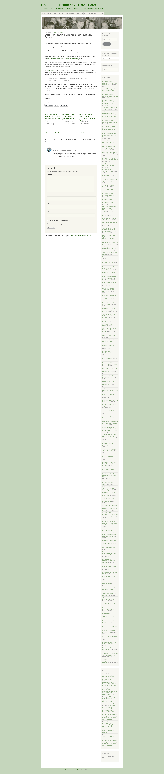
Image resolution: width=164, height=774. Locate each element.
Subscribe (106, 44)
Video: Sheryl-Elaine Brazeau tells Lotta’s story (109, 376)
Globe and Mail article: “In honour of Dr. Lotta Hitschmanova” (108, 341)
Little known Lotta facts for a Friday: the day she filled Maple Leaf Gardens (109, 626)
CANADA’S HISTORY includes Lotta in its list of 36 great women (109, 482)
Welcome (49, 13)
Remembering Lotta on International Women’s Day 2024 (110, 121)
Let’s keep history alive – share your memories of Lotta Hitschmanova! (109, 370)
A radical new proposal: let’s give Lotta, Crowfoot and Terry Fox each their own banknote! (109, 128)
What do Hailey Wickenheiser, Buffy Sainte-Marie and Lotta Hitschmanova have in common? (110, 475)
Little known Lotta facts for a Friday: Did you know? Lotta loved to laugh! (109, 494)
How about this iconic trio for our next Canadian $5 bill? (109, 164)
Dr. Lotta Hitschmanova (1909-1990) (68, 5)
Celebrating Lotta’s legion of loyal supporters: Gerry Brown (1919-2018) (109, 315)
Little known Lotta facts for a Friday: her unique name (109, 642)
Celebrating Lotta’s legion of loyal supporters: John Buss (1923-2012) (109, 248)
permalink (92, 128)
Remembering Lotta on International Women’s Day (108, 194)
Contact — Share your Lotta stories (93, 13)
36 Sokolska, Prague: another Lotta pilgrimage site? (109, 261)
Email (48, 203)
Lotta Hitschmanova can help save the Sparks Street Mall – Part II (109, 278)
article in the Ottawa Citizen (68, 41)
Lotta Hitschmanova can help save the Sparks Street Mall (109, 283)
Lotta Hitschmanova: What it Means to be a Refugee (109, 535)
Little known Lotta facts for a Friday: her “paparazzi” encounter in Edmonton (109, 456)
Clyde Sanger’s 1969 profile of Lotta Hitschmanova (109, 153)
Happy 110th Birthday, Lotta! (109, 272)
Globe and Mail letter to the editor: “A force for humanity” (109, 334)
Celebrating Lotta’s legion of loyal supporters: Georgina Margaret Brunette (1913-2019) (109, 229)
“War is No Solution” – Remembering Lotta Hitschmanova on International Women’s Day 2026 (109, 82)
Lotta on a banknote (70, 128)
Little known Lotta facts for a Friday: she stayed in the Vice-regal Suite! (109, 464)
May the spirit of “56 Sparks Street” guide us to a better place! (108, 148)
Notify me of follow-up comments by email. (59, 220)
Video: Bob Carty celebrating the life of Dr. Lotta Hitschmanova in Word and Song (109, 209)
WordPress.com (94, 769)
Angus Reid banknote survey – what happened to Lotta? (109, 223)
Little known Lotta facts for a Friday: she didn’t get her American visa (109, 530)
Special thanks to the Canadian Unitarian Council (85, 133)
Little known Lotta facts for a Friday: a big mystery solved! (109, 608)
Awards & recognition (61, 128)
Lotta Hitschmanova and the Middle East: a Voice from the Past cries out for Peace (109, 135)
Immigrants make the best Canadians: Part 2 (108, 577)
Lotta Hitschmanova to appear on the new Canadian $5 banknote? (109, 142)
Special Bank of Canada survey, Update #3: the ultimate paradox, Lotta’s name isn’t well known (109, 508)
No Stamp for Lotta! (107, 175)
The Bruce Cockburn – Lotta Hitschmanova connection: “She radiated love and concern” (109, 436)
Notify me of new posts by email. (56, 224)
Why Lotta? (57, 13)
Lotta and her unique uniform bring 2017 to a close (109, 352)
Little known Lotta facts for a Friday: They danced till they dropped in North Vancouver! (109, 553)
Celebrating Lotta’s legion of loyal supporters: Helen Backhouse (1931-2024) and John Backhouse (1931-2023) (109, 114)
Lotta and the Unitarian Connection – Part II (107, 170)
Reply (54, 159)
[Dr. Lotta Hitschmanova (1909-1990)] (82, 23)
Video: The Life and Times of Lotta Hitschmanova (109, 357)
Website (49, 212)
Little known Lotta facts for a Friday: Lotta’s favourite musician (109, 469)
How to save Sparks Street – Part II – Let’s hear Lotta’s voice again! (110, 346)
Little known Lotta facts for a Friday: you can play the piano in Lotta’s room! (110, 310)
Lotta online (79, 13)
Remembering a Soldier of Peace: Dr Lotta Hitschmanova (109, 363)
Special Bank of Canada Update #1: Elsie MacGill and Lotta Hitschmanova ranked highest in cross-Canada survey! (52, 118)
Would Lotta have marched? (109, 547)
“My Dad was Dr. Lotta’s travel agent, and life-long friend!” (109, 180)
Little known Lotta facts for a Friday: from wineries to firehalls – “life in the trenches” (110, 542)
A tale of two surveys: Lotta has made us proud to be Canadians (109, 589)
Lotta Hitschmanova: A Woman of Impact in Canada (109, 303)
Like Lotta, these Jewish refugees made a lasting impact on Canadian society (110, 417)
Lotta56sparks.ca (59, 32)
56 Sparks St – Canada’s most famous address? (109, 631)
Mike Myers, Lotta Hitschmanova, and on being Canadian (109, 560)
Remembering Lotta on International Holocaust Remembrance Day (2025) (108, 102)
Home (43, 13)
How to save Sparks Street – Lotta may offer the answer (109, 395)
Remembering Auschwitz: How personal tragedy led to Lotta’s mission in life (109, 268)
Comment (50, 174)
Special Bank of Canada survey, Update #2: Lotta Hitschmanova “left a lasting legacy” (87, 117)
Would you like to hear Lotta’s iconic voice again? (109, 637)
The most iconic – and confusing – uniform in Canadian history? (110, 654)
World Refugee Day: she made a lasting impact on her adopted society (110, 423)
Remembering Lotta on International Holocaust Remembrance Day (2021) (108, 201)
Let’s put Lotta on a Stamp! (108, 257)
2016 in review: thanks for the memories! (55, 133)
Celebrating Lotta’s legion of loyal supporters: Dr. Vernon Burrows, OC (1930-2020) (109, 237)
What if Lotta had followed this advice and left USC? (109, 450)
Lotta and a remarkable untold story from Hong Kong (109, 405)
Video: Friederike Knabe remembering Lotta (108, 410)
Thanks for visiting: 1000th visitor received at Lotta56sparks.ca (108, 500)
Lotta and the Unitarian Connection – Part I (107, 648)
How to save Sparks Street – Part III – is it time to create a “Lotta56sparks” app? (110, 297)
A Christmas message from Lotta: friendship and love (108, 598)
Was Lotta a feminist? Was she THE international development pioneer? (109, 330)
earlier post (51, 70)
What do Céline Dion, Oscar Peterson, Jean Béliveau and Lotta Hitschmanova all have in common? (109, 430)
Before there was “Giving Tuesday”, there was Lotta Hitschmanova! (108, 383)
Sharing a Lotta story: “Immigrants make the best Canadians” (108, 661)
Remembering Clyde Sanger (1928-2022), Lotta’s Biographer (110, 158)
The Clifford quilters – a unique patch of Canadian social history (110, 389)
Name (49, 195)
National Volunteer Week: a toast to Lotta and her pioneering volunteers (108, 443)
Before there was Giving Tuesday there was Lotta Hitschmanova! (108, 289)
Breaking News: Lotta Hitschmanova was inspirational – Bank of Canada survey (68, 117)
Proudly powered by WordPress (72, 769)
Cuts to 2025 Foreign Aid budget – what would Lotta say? (110, 89)
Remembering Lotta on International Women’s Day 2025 (110, 95)
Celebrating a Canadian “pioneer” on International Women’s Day (108, 488)
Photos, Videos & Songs (68, 13)
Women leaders (79, 128)
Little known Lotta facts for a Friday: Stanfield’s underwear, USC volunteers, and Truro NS (109, 566)
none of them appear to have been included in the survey (63, 59)
